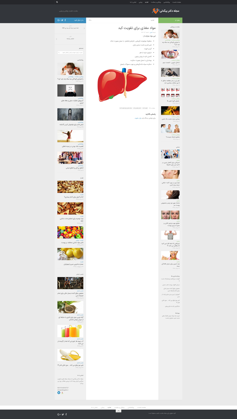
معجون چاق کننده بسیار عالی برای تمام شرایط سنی (70, 294)
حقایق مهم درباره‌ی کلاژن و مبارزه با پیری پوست (172, 224)
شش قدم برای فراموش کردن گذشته (71, 124)
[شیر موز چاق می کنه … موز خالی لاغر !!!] (70, 355)
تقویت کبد (145, 108)
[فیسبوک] (65, 20)
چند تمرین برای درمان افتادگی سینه (171, 265)
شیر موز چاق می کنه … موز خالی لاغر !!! (70, 365)
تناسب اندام (80, 291)
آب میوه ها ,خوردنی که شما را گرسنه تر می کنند (70, 342)
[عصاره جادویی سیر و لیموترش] (70, 254)
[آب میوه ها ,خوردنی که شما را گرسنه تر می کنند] (70, 331)
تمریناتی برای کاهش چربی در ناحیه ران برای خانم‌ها (171, 163)
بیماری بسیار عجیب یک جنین (171, 119)
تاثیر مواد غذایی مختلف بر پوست (72, 242)
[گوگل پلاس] (59, 20)
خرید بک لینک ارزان (174, 316)
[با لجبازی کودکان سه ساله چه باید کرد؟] (70, 69)
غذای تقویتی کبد (137, 108)
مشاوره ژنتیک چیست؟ (173, 137)
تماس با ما (133, 2)
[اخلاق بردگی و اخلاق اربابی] (70, 158)
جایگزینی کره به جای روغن (172, 306)
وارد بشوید (138, 118)
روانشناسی (167, 2)
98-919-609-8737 (63, 388)
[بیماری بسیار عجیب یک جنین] (170, 110)
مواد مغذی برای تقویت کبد (126, 108)
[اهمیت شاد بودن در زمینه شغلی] (70, 136)
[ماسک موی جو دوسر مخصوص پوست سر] (170, 194)
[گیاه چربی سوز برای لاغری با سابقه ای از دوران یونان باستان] (70, 307)
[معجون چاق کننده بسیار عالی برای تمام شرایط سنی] (70, 283)
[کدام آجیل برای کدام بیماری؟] (70, 187)
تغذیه (146, 2)
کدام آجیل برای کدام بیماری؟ (73, 197)
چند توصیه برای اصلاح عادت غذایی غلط (71, 219)
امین (151, 32)
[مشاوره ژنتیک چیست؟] (170, 128)
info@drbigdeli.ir (62, 390)
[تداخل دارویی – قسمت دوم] (170, 54)
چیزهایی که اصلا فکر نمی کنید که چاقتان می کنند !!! (170, 244)
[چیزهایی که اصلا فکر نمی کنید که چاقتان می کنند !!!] (170, 235)
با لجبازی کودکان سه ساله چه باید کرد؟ (70, 79)
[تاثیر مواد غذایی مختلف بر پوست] (70, 232)
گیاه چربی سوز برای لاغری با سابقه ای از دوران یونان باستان (71, 318)
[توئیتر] (62, 20)
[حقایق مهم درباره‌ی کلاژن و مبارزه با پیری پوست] (170, 215)
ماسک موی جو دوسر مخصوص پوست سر (170, 204)
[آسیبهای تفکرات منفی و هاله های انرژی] (70, 90)
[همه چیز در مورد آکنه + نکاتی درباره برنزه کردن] (170, 174)
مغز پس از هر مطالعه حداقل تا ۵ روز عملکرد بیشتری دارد (170, 82)
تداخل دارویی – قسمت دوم (171, 62)
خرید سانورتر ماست (170, 318)
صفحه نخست (176, 2)
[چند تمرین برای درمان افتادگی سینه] (170, 255)
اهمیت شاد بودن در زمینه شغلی (72, 146)
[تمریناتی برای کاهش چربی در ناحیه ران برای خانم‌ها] (170, 154)
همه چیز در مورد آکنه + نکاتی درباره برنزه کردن (171, 184)
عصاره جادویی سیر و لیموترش (73, 264)
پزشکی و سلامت (156, 2)
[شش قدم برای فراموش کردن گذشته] (70, 114)
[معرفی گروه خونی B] (170, 92)
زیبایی (140, 2)
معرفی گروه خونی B (173, 101)
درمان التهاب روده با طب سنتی (171, 285)
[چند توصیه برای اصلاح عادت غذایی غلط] (70, 208)
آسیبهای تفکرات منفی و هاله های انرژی (72, 101)
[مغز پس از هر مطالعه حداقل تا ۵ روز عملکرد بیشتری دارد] (170, 72)
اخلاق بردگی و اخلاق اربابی (74, 168)
